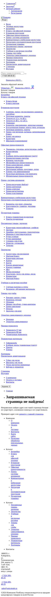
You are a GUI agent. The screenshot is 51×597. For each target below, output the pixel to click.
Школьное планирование (16, 141)
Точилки (9, 245)
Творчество (11, 49)
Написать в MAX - (14, 80)
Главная (9, 391)
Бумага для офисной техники (18, 31)
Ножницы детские (14, 300)
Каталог (8, 92)
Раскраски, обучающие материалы (20, 289)
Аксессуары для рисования (17, 254)
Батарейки (10, 29)
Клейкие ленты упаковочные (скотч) (21, 345)
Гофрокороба (11, 343)
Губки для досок (13, 360)
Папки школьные (13, 306)
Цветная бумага (12, 256)
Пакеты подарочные (14, 219)
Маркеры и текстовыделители (18, 234)
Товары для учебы (13, 53)
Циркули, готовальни (15, 243)
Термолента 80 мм (13, 332)
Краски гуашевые (13, 267)
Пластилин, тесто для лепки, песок (21, 274)
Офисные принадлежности (17, 35)
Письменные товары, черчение (19, 46)
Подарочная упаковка (15, 44)
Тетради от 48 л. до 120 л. (16, 121)
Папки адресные (13, 189)
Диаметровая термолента (16, 334)
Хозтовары (10, 62)
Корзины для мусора (14, 160)
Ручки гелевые (12, 236)
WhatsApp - (6, 88)
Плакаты (9, 208)
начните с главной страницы (31, 414)
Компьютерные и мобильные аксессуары (23, 40)
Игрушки (10, 69)
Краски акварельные (14, 265)
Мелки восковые (13, 272)
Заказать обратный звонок (12, 84)
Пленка (9, 350)
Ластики (9, 230)
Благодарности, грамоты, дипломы (21, 206)
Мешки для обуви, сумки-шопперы (21, 304)
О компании (11, 378)
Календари (10, 139)
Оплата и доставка (14, 380)
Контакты (10, 382)
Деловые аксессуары (14, 26)
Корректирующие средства (17, 158)
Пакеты (9, 347)
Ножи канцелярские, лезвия (18, 165)
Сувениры (10, 66)
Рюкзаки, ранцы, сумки (16, 297)
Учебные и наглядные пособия (19, 51)
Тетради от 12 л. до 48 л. (16, 118)
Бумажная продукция (15, 33)
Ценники (10, 319)
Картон (9, 261)
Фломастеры (11, 276)
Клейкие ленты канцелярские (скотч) (21, 156)
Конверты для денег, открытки (19, 204)
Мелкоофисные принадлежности (20, 163)
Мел (8, 269)
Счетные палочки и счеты (17, 287)
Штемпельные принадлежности (19, 176)
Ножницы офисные (14, 167)
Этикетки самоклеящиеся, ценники (21, 55)
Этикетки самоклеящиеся (16, 322)
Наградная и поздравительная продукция (23, 42)
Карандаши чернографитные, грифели (22, 228)
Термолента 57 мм (13, 330)
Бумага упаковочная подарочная (19, 217)
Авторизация (16, 11)
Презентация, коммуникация (18, 64)
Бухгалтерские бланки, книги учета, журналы (25, 127)
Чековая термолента (14, 58)
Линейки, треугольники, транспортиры (22, 232)
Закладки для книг (14, 311)
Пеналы (9, 309)
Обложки (10, 302)
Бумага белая (11, 101)
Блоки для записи (13, 136)
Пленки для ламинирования (18, 171)
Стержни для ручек (14, 241)
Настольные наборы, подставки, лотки (22, 169)
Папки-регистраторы (15, 191)
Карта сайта (13, 435)
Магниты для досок (14, 362)
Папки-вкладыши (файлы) (17, 184)
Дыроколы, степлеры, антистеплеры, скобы (24, 149)
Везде (8, 24)
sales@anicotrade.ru (9, 588)
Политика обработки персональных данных (17, 441)
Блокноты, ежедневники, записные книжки (24, 125)
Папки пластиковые (14, 193)
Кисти (8, 263)
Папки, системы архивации (17, 37)
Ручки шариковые (13, 239)
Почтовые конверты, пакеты (18, 116)
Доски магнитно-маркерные (18, 365)
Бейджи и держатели (15, 367)
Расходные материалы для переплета (21, 174)
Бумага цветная (12, 103)
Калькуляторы (12, 151)
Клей (8, 154)
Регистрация (16, 13)
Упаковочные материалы (16, 60)
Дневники (10, 123)
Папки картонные (13, 187)
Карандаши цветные (14, 258)
